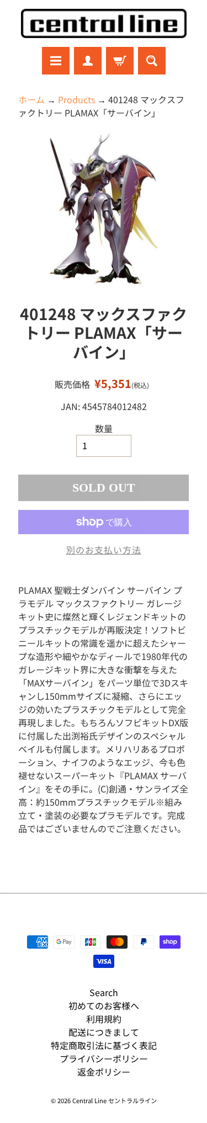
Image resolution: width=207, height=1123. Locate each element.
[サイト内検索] (152, 60)
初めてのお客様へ (103, 1005)
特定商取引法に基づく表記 (104, 1045)
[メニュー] (56, 60)
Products (76, 99)
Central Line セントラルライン (114, 1100)
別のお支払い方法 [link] (103, 549)
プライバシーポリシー (104, 1058)
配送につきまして (103, 1032)
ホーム (31, 99)
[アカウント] (88, 60)
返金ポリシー (103, 1071)
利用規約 (103, 1018)
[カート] (120, 60)
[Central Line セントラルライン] (104, 23)
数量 (104, 428)
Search (103, 992)
